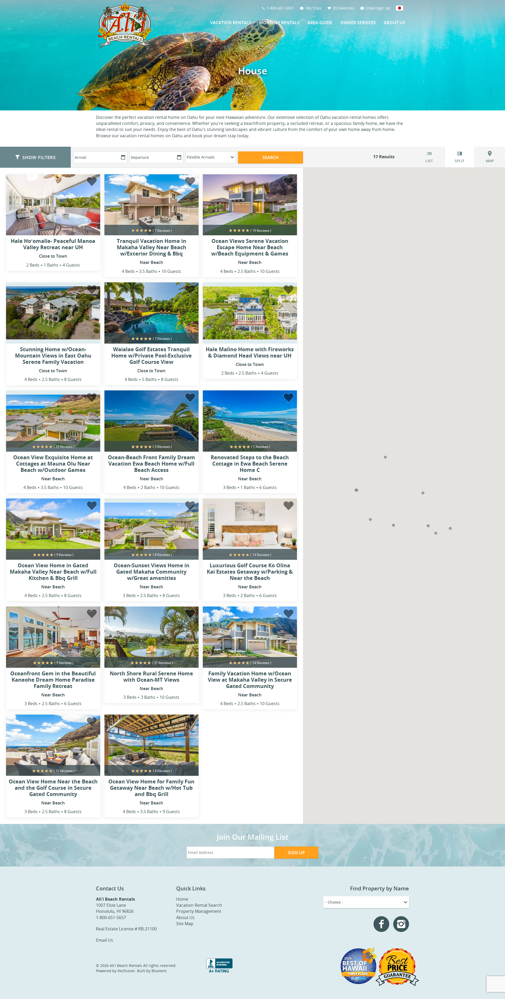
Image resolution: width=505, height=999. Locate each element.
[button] (221, 474)
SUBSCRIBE (220, 522)
